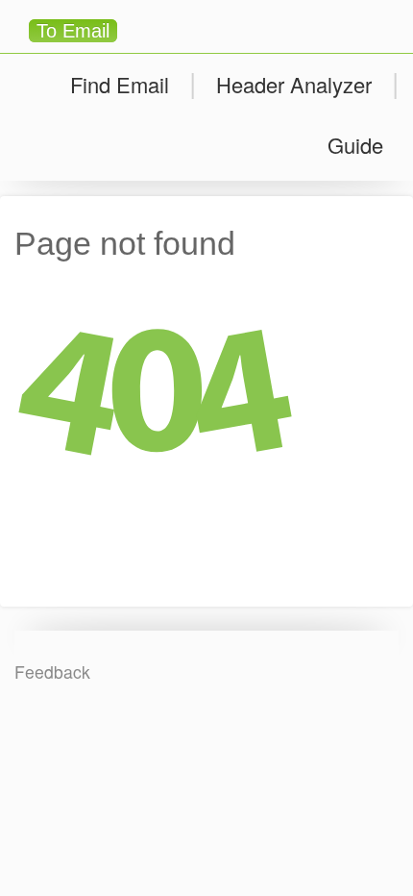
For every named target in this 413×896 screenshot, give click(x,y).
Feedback (52, 672)
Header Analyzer (294, 84)
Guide (355, 145)
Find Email (119, 84)
